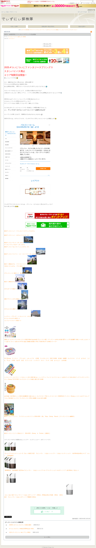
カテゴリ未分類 (25, 29)
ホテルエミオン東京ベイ (11, 309)
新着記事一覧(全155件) (48, 26)
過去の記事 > (82, 26)
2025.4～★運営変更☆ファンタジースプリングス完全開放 (20, 34)
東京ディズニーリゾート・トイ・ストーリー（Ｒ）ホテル (20, 254)
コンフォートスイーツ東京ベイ (12, 320)
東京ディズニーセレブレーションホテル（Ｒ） (17, 247)
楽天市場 (93, 3)
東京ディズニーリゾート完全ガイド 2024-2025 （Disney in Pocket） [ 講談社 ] (27, 433)
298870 (90, 10)
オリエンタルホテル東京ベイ (12, 318)
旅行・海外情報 (6, 3)
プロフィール (13, 12)
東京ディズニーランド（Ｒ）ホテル (14, 242)
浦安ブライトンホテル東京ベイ (12, 299)
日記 (7, 12)
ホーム (3, 12)
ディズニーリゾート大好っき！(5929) (17, 36)
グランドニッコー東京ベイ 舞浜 (13, 273)
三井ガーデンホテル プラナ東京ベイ (14, 266)
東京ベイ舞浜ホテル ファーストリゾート (15, 264)
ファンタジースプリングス (65, 29)
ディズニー (74, 29)
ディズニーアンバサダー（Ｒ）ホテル (14, 244)
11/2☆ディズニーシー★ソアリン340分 (19, 532)
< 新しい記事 (14, 26)
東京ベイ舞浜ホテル (9, 281)
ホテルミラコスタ (51, 29)
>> (73, 3)
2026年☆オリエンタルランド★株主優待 (20, 525)
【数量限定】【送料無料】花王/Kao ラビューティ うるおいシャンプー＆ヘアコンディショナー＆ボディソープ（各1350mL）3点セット (41, 470)
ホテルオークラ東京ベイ (11, 289)
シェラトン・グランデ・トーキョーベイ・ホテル (17, 316)
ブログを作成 (86, 3)
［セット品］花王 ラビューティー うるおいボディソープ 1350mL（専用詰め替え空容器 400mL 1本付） (34, 495)
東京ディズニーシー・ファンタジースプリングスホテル (19, 231)
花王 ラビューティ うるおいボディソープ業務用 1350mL (20, 497)
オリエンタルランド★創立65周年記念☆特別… (22, 528)
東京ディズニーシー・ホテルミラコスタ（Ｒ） (17, 235)
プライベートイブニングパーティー (38, 29)
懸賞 (57, 29)
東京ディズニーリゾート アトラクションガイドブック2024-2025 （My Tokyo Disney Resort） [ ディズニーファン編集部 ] (39, 416)
